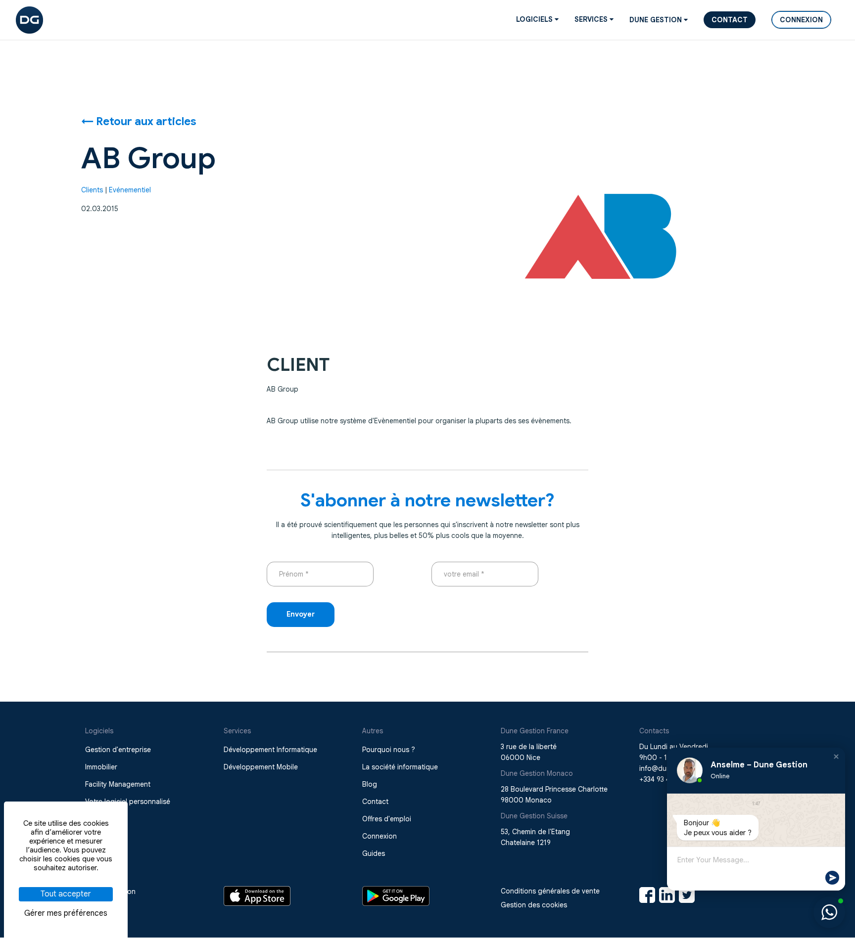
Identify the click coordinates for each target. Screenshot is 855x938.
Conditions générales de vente (550, 891)
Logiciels (535, 19)
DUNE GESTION (656, 19)
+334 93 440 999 (666, 779)
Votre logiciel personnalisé (127, 801)
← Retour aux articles (138, 121)
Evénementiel (130, 189)
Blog (369, 784)
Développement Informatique (270, 749)
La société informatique (400, 766)
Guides (373, 853)
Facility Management (117, 784)
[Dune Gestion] (29, 19)
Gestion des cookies (534, 904)
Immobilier (101, 766)
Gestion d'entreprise (118, 749)
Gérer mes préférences (65, 913)
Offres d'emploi (386, 818)
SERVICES (592, 19)
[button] (836, 756)
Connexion (801, 19)
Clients (92, 189)
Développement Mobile (261, 766)
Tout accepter (66, 894)
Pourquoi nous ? (388, 749)
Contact (730, 19)
